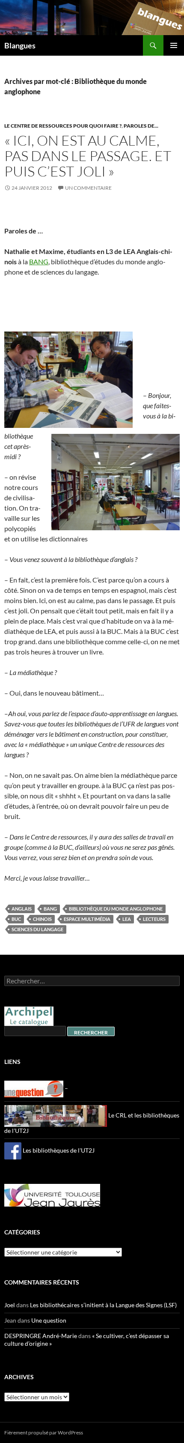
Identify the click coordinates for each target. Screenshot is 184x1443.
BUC (16, 919)
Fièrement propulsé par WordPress (43, 1432)
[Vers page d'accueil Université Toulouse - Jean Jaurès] (52, 1194)
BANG (38, 261)
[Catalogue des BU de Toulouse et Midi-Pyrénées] (28, 1015)
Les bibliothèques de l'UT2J (58, 1150)
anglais (22, 908)
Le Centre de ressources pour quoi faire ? (63, 125)
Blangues (20, 45)
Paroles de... (141, 125)
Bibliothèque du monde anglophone (116, 908)
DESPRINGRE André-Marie (40, 1335)
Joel (9, 1305)
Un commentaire (88, 188)
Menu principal (173, 45)
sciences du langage (37, 929)
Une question (48, 1320)
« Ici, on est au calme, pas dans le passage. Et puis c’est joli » (87, 155)
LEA (126, 919)
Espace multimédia (87, 919)
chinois (42, 919)
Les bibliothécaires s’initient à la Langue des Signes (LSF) (103, 1305)
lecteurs (154, 919)
